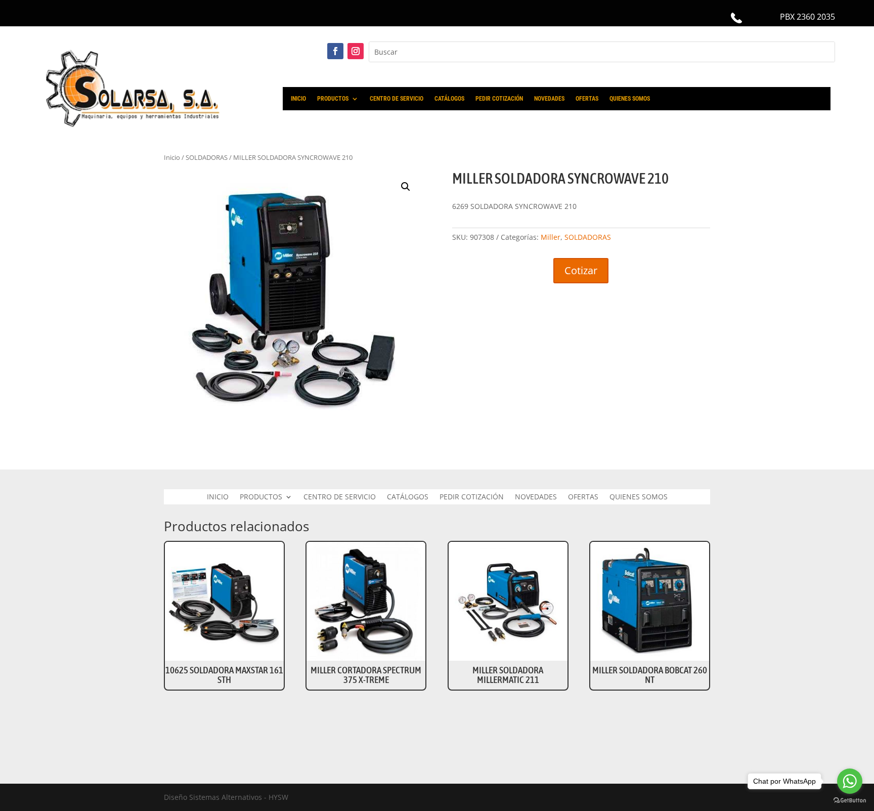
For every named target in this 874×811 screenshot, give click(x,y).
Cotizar (580, 270)
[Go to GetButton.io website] (850, 800)
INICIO (298, 98)
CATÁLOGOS (449, 98)
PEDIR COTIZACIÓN (499, 98)
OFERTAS (587, 98)
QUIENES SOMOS (629, 98)
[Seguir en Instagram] (355, 51)
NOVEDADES (549, 98)
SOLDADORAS (587, 237)
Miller (550, 237)
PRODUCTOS (332, 98)
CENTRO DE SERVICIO (396, 98)
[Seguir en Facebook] (335, 51)
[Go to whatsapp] (849, 781)
